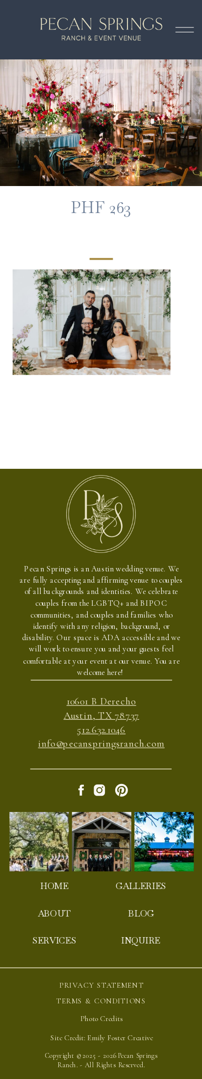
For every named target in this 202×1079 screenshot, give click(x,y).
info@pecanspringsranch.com (101, 744)
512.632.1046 (101, 730)
